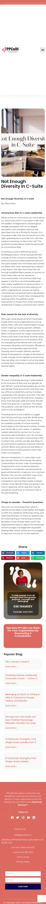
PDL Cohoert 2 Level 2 (17, 661)
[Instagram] (23, 2)
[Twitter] (18, 2)
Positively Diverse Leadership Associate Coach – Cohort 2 (21, 677)
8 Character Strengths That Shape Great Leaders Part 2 (21, 740)
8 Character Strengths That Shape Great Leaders (21, 760)
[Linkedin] (32, 2)
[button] (42, 50)
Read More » (11, 666)
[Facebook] (14, 2)
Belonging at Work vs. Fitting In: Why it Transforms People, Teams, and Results (23, 697)
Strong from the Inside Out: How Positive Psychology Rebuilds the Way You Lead (21, 720)
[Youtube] (28, 2)
